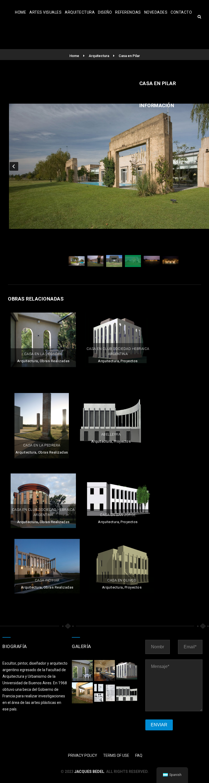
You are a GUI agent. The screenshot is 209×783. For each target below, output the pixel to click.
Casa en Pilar (129, 56)
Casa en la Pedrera (41, 445)
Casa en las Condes (43, 354)
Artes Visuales (45, 12)
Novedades (156, 12)
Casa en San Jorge (118, 515)
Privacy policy (82, 755)
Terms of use (116, 755)
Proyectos (129, 361)
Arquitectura (80, 12)
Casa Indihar (47, 580)
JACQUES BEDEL (89, 771)
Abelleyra (111, 434)
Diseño (105, 12)
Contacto (181, 12)
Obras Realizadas (55, 361)
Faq (138, 755)
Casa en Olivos (121, 580)
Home (20, 12)
